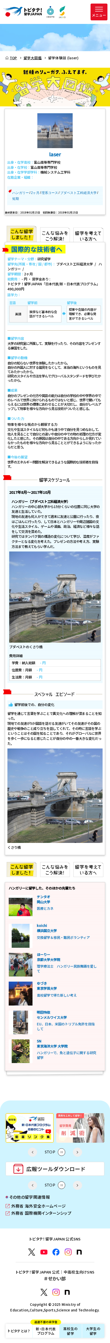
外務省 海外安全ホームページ (36, 1206)
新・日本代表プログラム (46, 1330)
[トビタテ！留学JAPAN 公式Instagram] (68, 1252)
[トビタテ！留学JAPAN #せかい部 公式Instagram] (56, 1292)
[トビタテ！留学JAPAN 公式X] (31, 1252)
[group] (31, 1128)
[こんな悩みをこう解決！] (55, 234)
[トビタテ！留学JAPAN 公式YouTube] (44, 1252)
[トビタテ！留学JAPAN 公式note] (79, 1252)
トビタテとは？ (19, 1330)
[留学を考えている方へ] (88, 234)
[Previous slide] (32, 1152)
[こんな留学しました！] (22, 234)
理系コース (49, 193)
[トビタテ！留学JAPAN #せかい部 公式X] (44, 1292)
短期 (15, 199)
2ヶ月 (35, 193)
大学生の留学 (93, 1331)
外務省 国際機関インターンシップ (38, 1213)
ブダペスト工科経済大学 (78, 193)
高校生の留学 (70, 1331)
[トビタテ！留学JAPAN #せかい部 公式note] (67, 1292)
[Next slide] (77, 1152)
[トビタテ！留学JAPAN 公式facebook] (56, 1252)
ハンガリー (20, 193)
